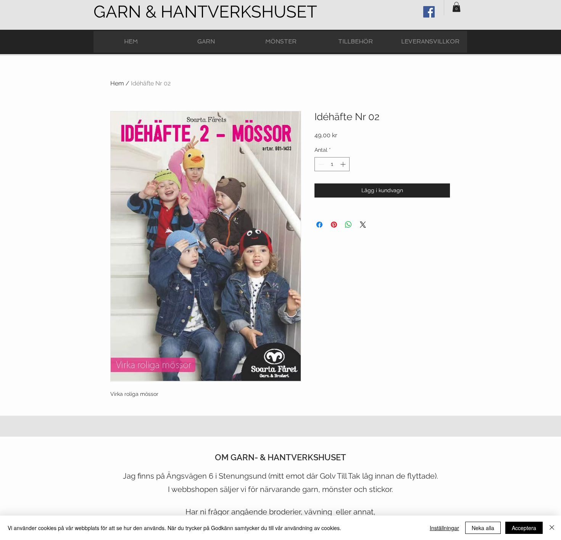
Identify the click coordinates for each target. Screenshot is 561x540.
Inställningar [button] (444, 528)
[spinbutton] (332, 164)
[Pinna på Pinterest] (334, 224)
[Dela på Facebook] (319, 224)
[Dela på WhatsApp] (348, 224)
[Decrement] (320, 164)
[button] (456, 7)
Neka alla (483, 528)
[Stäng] (551, 528)
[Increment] (343, 164)
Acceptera (524, 528)
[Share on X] (363, 224)
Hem (117, 83)
